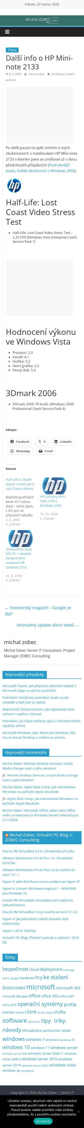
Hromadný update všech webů (48, 625)
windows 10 (16, 1047)
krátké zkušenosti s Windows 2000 (46, 170)
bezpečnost (15, 968)
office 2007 (67, 996)
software (14, 1020)
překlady (8, 1012)
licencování (14, 987)
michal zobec (36, 74)
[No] (78, 1111)
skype (49, 1012)
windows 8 (52, 1040)
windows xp (11, 1070)
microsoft (40, 986)
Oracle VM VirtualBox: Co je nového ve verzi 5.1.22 (39, 912)
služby (60, 1012)
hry (39, 977)
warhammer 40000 (56, 1030)
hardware (57, 74)
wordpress (27, 1071)
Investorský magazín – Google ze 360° (38, 611)
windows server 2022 (35, 1065)
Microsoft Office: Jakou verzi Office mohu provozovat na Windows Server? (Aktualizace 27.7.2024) (40, 815)
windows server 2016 (39, 1058)
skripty (41, 1012)
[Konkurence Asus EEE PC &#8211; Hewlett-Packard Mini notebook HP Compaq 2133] (20, 538)
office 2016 (9, 1005)
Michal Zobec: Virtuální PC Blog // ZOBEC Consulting (39, 837)
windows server (64, 1047)
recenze (19, 1012)
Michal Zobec (12, 763)
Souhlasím (43, 1121)
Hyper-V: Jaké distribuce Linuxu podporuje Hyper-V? (41, 881)
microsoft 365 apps (15, 996)
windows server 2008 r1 (46, 1053)
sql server (34, 1021)
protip (70, 1004)
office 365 (50, 996)
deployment (51, 969)
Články (12, 50)
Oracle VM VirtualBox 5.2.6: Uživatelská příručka (38, 851)
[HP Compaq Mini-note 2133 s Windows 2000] (54, 485)
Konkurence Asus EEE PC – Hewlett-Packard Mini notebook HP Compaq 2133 (19, 558)
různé (31, 1012)
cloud (34, 969)
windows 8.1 (67, 1040)
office (34, 996)
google (15, 978)
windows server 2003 (14, 1053)
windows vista (62, 1065)
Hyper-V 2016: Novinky (19, 930)
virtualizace (31, 1030)
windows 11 (40, 1047)
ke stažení (55, 977)
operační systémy (40, 1004)
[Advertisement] (39, 115)
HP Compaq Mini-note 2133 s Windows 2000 (53, 501)
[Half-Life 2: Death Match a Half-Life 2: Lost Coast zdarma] (23, 502)
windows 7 (35, 1039)
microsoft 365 (68, 987)
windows (13, 1038)
